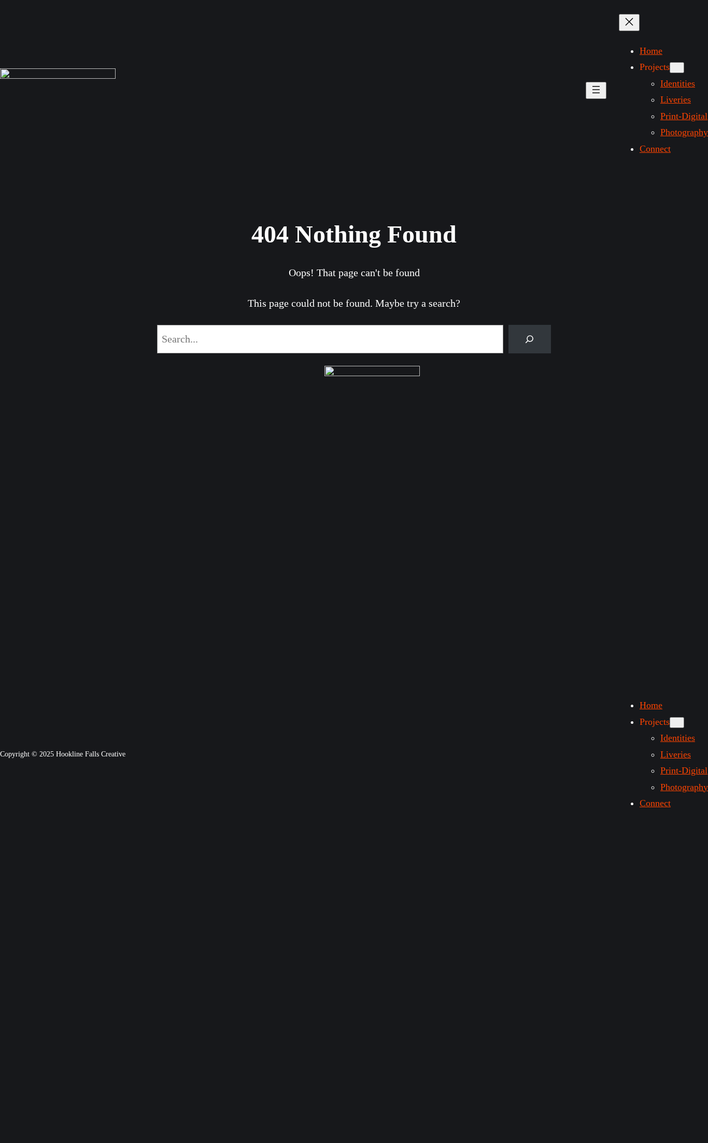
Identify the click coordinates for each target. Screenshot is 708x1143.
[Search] (529, 339)
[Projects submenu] (677, 67)
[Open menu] (596, 90)
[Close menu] (629, 22)
